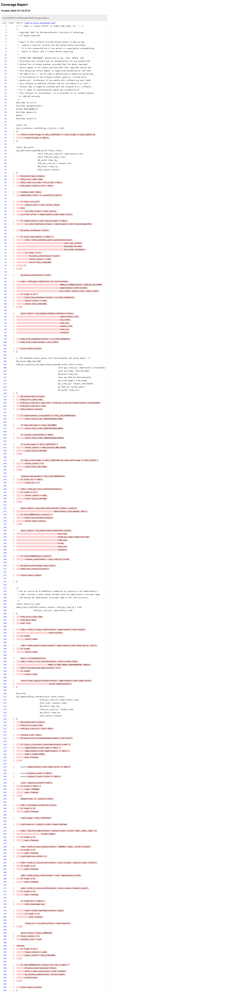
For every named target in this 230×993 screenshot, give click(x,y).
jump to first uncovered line (40, 23)
